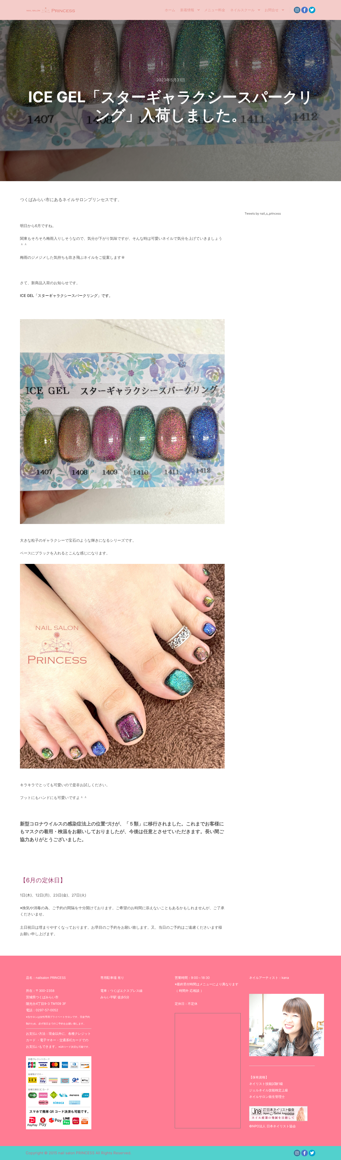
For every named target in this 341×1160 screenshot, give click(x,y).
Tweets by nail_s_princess (263, 213)
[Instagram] (297, 10)
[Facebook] (304, 10)
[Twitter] (312, 10)
